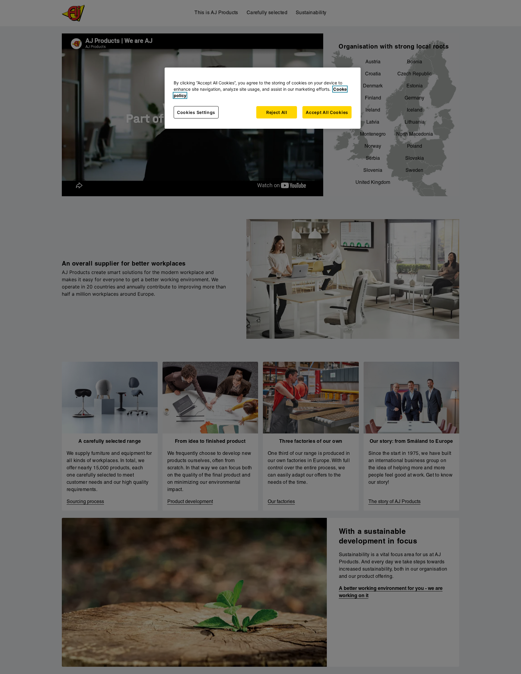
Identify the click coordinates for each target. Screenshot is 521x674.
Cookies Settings (196, 112)
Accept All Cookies (327, 112)
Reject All (276, 112)
